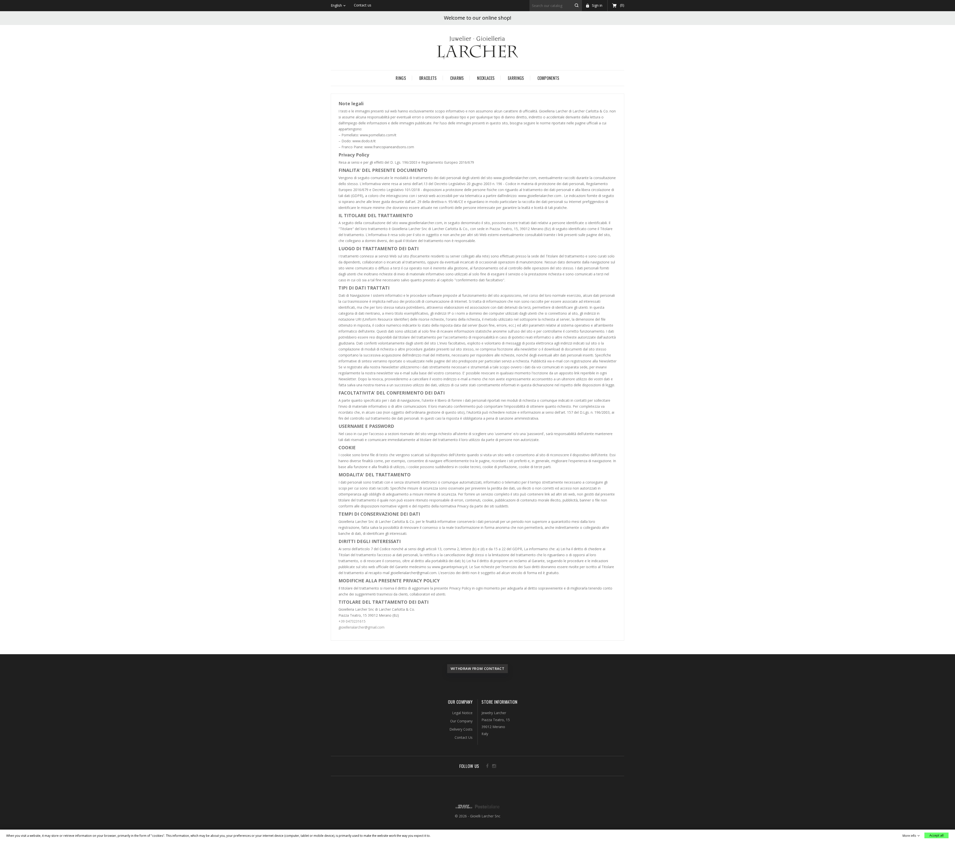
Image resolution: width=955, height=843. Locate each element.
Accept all (936, 835)
